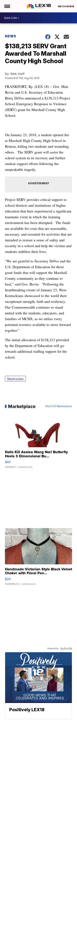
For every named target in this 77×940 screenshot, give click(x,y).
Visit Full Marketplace (58, 406)
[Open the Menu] (7, 6)
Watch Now (65, 6)
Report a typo (15, 378)
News (10, 36)
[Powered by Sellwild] (66, 648)
